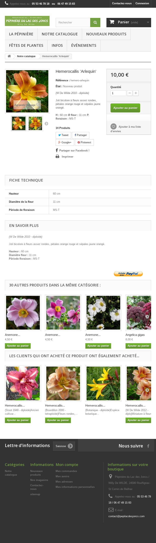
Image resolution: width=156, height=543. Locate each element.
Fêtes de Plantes (26, 45)
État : (59, 86)
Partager (81, 135)
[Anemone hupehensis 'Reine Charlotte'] (23, 313)
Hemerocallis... (15, 405)
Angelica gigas (135, 334)
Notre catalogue (60, 34)
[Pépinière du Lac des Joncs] (27, 21)
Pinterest (85, 142)
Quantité (115, 87)
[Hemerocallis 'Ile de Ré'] (63, 383)
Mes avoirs (62, 476)
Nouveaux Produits (106, 34)
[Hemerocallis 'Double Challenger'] (23, 383)
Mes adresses (64, 481)
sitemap (35, 494)
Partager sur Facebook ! (74, 150)
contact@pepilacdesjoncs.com (126, 516)
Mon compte (67, 464)
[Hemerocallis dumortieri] (103, 383)
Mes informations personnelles (75, 487)
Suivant (46, 123)
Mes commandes (66, 471)
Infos (57, 45)
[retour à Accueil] (9, 56)
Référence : (63, 80)
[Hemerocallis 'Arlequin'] (18, 123)
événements (83, 45)
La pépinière (21, 34)
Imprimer (67, 156)
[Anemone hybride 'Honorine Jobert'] (103, 313)
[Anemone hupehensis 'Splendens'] (63, 313)
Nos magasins (39, 480)
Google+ (66, 142)
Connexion (142, 3)
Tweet (64, 135)
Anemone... (12, 334)
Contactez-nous (122, 3)
